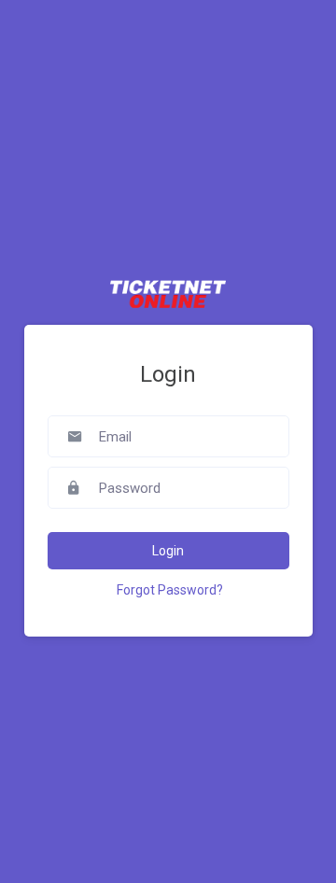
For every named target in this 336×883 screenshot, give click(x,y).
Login (168, 550)
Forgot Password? (170, 589)
